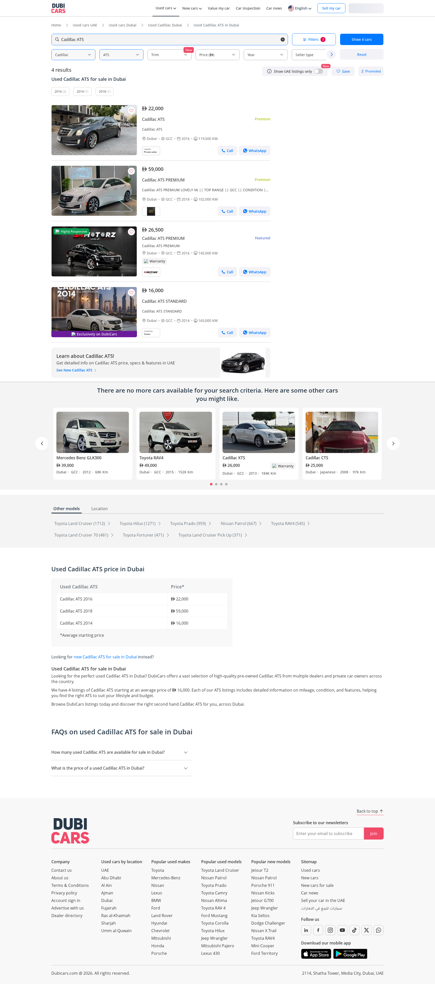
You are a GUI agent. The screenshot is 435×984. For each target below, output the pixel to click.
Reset (362, 54)
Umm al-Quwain (116, 930)
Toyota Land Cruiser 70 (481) (81, 535)
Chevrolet (160, 930)
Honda (157, 946)
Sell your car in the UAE (323, 900)
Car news (309, 893)
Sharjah (108, 923)
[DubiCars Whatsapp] (378, 930)
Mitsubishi (161, 938)
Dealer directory (66, 915)
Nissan (157, 885)
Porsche (159, 953)
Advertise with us (67, 908)
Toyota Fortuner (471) (144, 535)
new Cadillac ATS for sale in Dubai (105, 657)
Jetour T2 (259, 870)
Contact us (61, 870)
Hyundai (159, 923)
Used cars (310, 870)
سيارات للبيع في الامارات (321, 909)
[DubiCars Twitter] (366, 930)
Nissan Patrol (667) (239, 523)
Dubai (107, 900)
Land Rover (162, 915)
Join (373, 833)
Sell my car (331, 8)
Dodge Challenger (268, 923)
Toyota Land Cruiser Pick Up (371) (210, 535)
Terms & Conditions (70, 885)
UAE (105, 870)
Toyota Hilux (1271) (138, 523)
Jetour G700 (262, 900)
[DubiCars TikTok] (354, 930)
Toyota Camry (214, 893)
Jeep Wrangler (214, 938)
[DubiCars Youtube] (342, 930)
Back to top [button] (367, 811)
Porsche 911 (263, 885)
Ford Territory (264, 953)
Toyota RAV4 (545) (288, 523)
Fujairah (109, 908)
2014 (80, 91)
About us (59, 878)
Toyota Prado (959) (188, 523)
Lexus (156, 893)
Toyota (157, 870)
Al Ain (106, 885)
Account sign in (65, 900)
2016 (58, 91)
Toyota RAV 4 (213, 908)
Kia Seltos (260, 915)
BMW (156, 900)
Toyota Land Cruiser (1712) (80, 523)
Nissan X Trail (263, 930)
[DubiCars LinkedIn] (306, 930)
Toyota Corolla (215, 923)
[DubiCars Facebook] (318, 930)
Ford (155, 908)
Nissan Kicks (263, 893)
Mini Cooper (262, 946)
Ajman (107, 893)
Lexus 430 (210, 953)
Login (366, 8)
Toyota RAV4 (263, 938)
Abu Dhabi (111, 878)
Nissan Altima (214, 900)
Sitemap (309, 861)
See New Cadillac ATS (74, 370)
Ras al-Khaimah (115, 915)
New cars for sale (317, 885)
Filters (316, 39)
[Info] (269, 71)
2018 (102, 91)
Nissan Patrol (214, 878)
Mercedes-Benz (165, 878)
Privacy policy (64, 893)
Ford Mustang (214, 915)
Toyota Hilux (213, 930)
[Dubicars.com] (70, 831)
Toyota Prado (214, 885)
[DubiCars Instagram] (330, 930)
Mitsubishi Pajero (217, 946)
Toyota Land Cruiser (220, 870)
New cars (309, 878)
